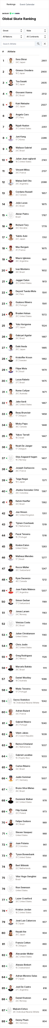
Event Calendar (27, 4)
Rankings (11, 4)
